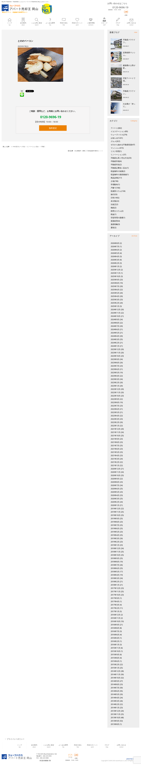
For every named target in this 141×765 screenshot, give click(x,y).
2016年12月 (115, 615)
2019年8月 (115, 522)
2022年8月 (115, 402)
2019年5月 (115, 532)
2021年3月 (115, 459)
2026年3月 (115, 260)
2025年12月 (115, 269)
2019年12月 (115, 508)
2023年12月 (115, 349)
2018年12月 (115, 548)
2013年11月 (115, 714)
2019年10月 (115, 515)
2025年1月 (115, 306)
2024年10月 (115, 316)
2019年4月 (115, 535)
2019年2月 (115, 542)
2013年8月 (115, 724)
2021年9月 (115, 439)
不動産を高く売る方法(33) (121, 158)
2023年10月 (115, 356)
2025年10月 (115, 276)
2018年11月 (115, 551)
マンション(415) (117, 148)
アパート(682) (116, 128)
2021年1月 (115, 465)
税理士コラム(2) (117, 211)
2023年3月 (115, 379)
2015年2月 (115, 664)
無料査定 (53, 128)
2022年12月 (115, 389)
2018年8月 (115, 561)
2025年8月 (115, 283)
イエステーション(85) (119, 131)
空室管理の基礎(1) (118, 217)
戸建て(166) (115, 188)
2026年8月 (115, 243)
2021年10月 (115, 435)
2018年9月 (115, 558)
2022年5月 (115, 412)
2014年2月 (115, 704)
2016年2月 (115, 641)
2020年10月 (115, 475)
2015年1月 (115, 668)
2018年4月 (115, 575)
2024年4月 (115, 336)
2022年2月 (115, 422)
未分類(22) (115, 201)
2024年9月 (115, 319)
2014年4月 (115, 697)
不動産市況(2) (116, 164)
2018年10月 (115, 555)
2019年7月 (115, 525)
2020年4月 (115, 495)
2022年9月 (115, 399)
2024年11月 (115, 313)
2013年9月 (115, 721)
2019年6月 (115, 528)
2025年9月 (115, 279)
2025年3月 (115, 299)
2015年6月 (115, 661)
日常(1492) (115, 198)
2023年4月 (115, 376)
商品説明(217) (116, 178)
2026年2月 (115, 263)
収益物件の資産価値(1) (120, 174)
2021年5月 (115, 452)
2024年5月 (115, 333)
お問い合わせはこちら (117, 3)
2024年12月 (115, 309)
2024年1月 (115, 346)
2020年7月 (115, 485)
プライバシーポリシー (15, 739)
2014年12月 (115, 671)
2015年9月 (115, 654)
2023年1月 (115, 386)
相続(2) (113, 207)
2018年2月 (115, 581)
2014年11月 (115, 674)
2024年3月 (115, 339)
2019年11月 (115, 512)
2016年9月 (115, 624)
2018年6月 (115, 568)
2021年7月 (115, 445)
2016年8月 (115, 628)
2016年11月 (115, 618)
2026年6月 (115, 250)
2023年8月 (115, 362)
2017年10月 (115, 595)
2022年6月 (115, 409)
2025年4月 (115, 296)
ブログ (118, 24)
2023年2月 (115, 382)
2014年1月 (115, 707)
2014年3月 (115, 701)
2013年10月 (115, 717)
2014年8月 (115, 684)
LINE (126, 15)
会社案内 (23, 24)
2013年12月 (115, 711)
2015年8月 (115, 658)
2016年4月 (115, 638)
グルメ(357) (115, 141)
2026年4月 (115, 256)
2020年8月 (115, 482)
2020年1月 (115, 505)
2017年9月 (115, 598)
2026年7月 (115, 246)
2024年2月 (115, 342)
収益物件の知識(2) (118, 171)
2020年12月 (115, 469)
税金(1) (113, 214)
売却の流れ (64, 24)
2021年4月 (115, 455)
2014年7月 (115, 687)
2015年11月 (115, 648)
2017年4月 (115, 601)
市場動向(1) (115, 184)
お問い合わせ (131, 24)
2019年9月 (115, 518)
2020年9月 (115, 478)
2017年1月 (115, 611)
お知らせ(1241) (117, 138)
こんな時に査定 (36, 24)
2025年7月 (115, 286)
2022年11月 (115, 392)
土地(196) (114, 181)
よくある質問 (50, 24)
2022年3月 (115, 419)
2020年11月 (115, 472)
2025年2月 (115, 303)
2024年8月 (115, 323)
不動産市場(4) (116, 161)
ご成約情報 (91, 24)
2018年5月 (115, 571)
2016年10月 (115, 621)
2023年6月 (115, 369)
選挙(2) (113, 227)
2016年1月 (115, 644)
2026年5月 (115, 253)
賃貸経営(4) (115, 221)
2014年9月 (115, 681)
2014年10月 (115, 678)
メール (70, 757)
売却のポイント (77, 24)
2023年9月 (115, 359)
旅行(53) (114, 194)
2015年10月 (115, 651)
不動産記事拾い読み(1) (120, 168)
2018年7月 (115, 565)
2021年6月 (115, 449)
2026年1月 (115, 266)
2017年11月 (115, 591)
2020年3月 (115, 498)
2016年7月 (115, 631)
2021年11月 (115, 432)
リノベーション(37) (118, 154)
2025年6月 (115, 289)
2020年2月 (115, 502)
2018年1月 (115, 585)
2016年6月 (115, 634)
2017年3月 (115, 605)
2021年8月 (115, 442)
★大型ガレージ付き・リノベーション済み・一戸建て (29, 147)
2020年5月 (115, 492)
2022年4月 (115, 415)
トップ (9, 24)
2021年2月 (115, 462)
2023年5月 (115, 372)
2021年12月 (115, 429)
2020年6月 (115, 488)
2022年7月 (115, 406)
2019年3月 (115, 538)
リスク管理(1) (116, 151)
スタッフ (104, 24)
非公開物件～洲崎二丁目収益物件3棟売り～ (87, 151)
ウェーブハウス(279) (119, 134)
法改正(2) (114, 204)
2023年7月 (115, 366)
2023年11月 (115, 352)
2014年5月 (115, 694)
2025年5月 (115, 293)
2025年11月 (115, 273)
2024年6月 (115, 329)
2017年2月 (115, 608)
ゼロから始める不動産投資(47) (123, 144)
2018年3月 (115, 578)
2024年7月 (115, 326)
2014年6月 (115, 691)
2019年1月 (115, 545)
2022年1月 (115, 425)
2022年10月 (115, 396)
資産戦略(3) (115, 224)
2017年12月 (115, 588)
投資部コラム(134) (118, 191)
